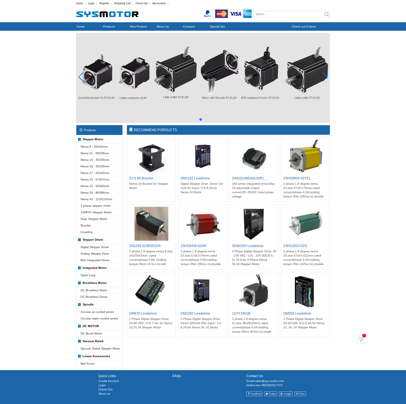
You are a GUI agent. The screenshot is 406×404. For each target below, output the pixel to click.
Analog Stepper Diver (95, 253)
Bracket (86, 225)
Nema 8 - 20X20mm (94, 146)
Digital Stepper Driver (95, 247)
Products (109, 26)
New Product (138, 26)
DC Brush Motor (91, 333)
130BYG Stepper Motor (96, 212)
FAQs (176, 376)
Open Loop (88, 275)
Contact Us (254, 376)
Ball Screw (88, 363)
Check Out (142, 3)
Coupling (86, 232)
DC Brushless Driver (94, 296)
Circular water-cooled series (99, 318)
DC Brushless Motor (94, 290)
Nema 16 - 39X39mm (95, 166)
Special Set (217, 26)
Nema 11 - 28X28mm (95, 153)
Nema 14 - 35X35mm (95, 159)
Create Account (108, 381)
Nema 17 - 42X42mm (95, 173)
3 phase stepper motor (96, 205)
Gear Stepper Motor (94, 219)
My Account (159, 3)
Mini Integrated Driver (95, 260)
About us (104, 393)
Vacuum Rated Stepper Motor (100, 348)
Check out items (304, 26)
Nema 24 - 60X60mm (95, 186)
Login (91, 3)
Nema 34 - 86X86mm (95, 192)
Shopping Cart (122, 3)
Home (79, 3)
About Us (162, 26)
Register (104, 3)
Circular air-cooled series (97, 312)
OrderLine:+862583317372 (264, 385)
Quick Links (107, 376)
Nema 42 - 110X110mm (96, 199)
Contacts (189, 26)
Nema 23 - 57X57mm (95, 179)
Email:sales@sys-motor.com (265, 381)
